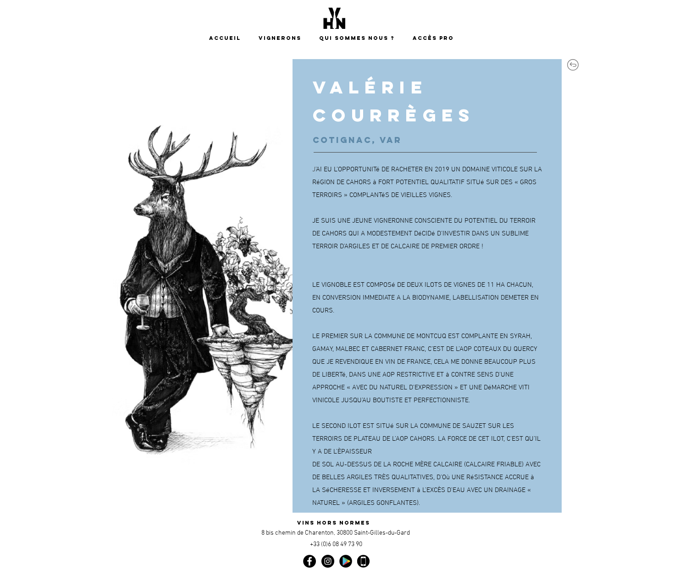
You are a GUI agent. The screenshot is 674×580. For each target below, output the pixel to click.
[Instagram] (327, 561)
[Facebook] (309, 561)
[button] (359, 38)
